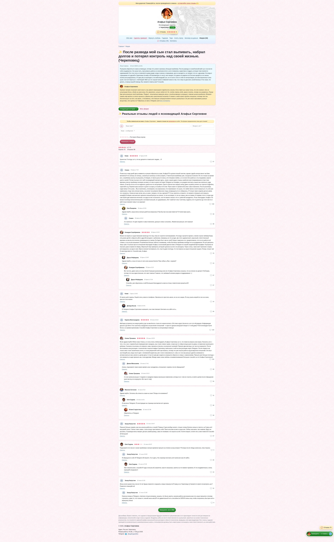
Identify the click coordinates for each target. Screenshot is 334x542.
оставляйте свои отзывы (187, 3)
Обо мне (129, 38)
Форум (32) (203, 38)
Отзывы (168, 32)
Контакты (173, 41)
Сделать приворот (140, 38)
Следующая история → (128, 109)
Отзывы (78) (164, 41)
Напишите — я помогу (319, 534)
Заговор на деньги (191, 38)
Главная (121, 46)
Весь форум (144, 109)
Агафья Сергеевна (167, 22)
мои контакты (165, 101)
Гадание (165, 38)
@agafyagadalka (133, 534)
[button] (122, 162)
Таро (171, 38)
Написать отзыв (127, 142)
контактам (172, 121)
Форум (128, 46)
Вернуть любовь (154, 38)
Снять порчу (178, 38)
